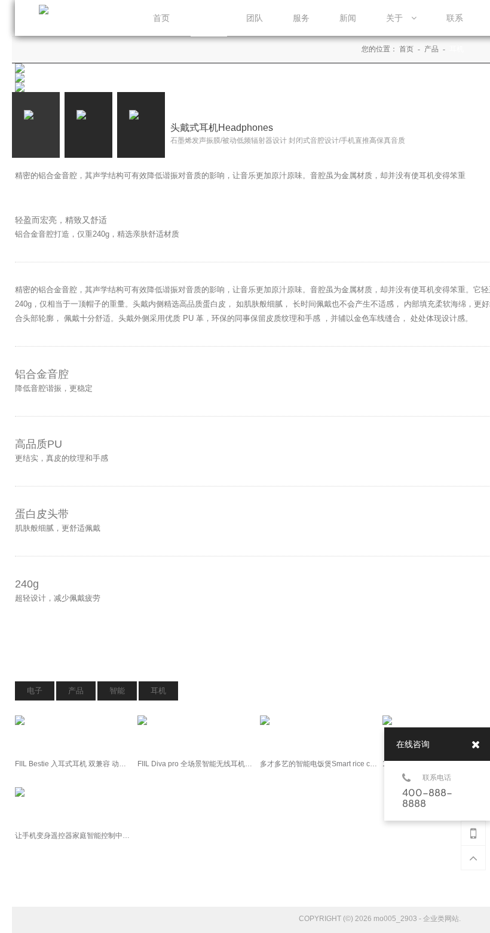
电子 (34, 690)
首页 (407, 49)
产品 (432, 49)
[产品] (208, 18)
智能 (117, 690)
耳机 (456, 49)
